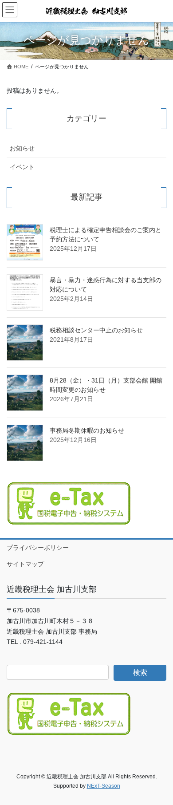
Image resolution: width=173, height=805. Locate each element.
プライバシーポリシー (38, 547)
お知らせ (22, 148)
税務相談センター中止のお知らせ (96, 330)
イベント (22, 166)
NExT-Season (103, 786)
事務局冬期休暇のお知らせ (87, 430)
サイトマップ (25, 564)
